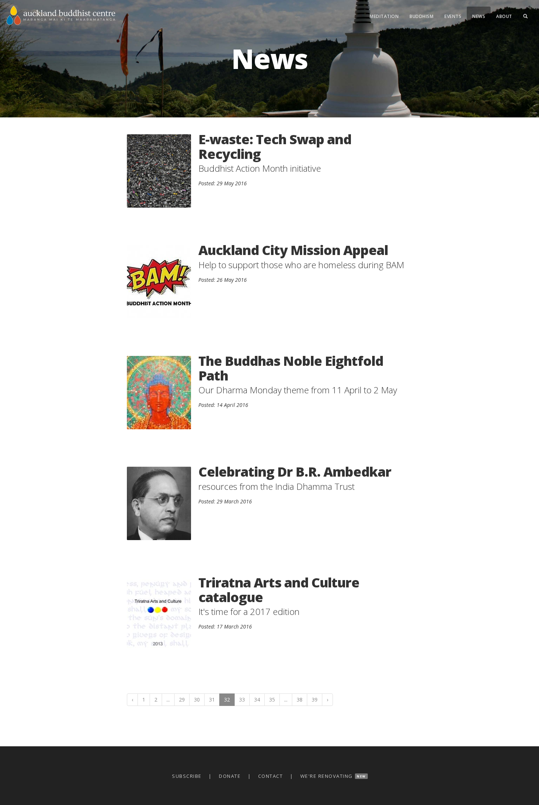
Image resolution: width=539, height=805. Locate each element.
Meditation (384, 16)
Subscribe (187, 776)
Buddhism (421, 16)
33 (242, 699)
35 (272, 699)
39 (315, 699)
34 (257, 699)
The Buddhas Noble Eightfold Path (290, 368)
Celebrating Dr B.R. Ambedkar (294, 472)
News (478, 16)
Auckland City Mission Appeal (293, 250)
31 (212, 699)
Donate (230, 776)
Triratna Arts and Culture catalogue (278, 589)
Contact (270, 776)
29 (182, 699)
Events (452, 16)
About (504, 16)
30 (197, 699)
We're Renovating (326, 776)
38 (299, 699)
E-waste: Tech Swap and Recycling (274, 146)
